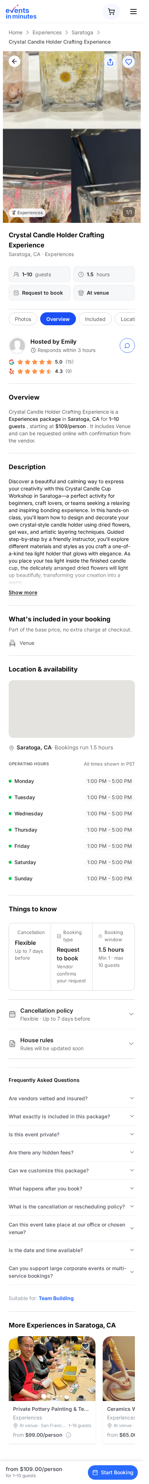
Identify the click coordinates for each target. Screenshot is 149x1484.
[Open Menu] (133, 11)
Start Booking (117, 1472)
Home (15, 32)
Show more (23, 592)
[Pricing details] (68, 1435)
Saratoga (82, 32)
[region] (72, 137)
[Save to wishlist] (128, 62)
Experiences (47, 32)
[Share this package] (110, 62)
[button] (85, 1346)
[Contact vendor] (127, 345)
